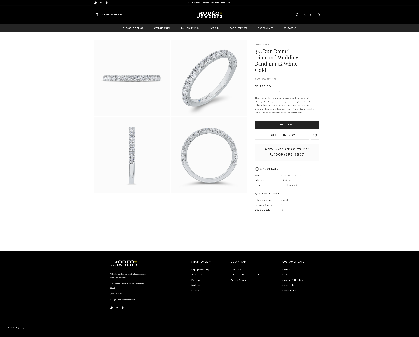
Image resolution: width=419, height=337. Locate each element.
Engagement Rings (200, 270)
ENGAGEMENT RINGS (133, 28)
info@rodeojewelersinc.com (122, 300)
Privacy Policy (289, 291)
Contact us (287, 270)
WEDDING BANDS (162, 28)
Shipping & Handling (293, 280)
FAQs (285, 275)
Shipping (259, 92)
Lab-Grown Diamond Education (246, 275)
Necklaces (196, 285)
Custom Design (238, 280)
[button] (297, 14)
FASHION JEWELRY (190, 28)
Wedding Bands (199, 275)
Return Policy (289, 285)
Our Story (236, 270)
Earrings (195, 280)
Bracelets (196, 291)
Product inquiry (282, 135)
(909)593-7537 (289, 155)
